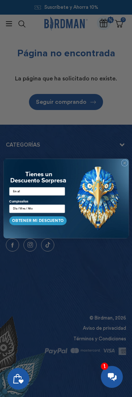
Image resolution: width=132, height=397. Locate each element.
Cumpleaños (18, 201)
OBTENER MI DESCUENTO (37, 220)
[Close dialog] (124, 163)
